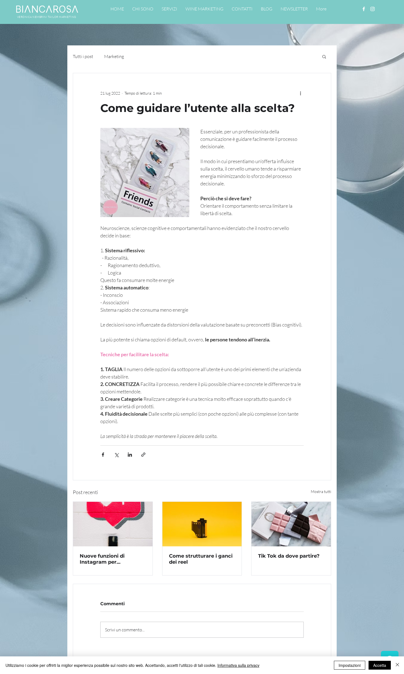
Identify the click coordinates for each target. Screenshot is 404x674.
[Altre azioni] (300, 93)
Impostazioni (350, 665)
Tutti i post (83, 56)
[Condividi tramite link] (143, 454)
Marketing (114, 56)
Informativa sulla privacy (238, 665)
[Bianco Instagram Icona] (372, 9)
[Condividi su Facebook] (103, 454)
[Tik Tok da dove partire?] (291, 524)
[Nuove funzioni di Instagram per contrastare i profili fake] (113, 524)
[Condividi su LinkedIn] (129, 454)
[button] (324, 56)
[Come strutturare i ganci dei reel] (202, 524)
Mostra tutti (321, 491)
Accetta (379, 665)
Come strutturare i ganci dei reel (201, 559)
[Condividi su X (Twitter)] (116, 454)
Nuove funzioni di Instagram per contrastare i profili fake (111, 559)
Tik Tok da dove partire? (289, 556)
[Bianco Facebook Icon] (364, 9)
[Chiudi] (397, 665)
